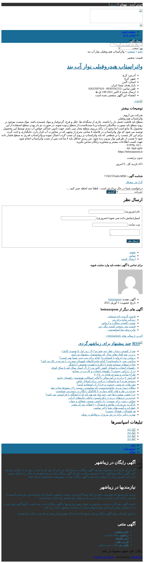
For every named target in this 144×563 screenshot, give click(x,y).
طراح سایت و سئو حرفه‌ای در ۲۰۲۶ (115, 374)
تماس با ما (129, 35)
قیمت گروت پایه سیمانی (121, 316)
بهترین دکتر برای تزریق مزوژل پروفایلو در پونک (108, 414)
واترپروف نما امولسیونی (122, 329)
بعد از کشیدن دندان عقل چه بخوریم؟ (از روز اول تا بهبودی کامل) (98, 351)
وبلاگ (132, 451)
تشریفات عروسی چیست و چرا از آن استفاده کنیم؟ (106, 384)
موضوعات (129, 448)
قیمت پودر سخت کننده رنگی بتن (117, 326)
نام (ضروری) (132, 211)
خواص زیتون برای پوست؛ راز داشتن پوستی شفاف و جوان (102, 401)
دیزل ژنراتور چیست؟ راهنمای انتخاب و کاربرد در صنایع (104, 371)
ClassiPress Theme (103, 557)
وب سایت (134, 224)
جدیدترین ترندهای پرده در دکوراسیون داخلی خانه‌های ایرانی (102, 397)
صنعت (131, 51)
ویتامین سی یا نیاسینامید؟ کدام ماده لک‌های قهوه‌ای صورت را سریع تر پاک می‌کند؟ (88, 361)
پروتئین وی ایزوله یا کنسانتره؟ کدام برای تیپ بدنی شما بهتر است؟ (97, 357)
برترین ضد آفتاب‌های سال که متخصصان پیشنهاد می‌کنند (103, 354)
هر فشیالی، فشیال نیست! (120, 411)
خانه (140, 51)
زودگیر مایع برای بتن (124, 319)
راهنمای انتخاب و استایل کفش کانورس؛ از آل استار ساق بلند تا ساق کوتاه (93, 367)
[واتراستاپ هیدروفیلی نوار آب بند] (138, 101)
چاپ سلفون (121, 531)
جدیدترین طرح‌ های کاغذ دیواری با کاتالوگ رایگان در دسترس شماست (96, 391)
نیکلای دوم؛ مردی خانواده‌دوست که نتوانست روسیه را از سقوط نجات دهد (93, 387)
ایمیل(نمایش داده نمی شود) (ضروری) (118, 218)
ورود (113, 4)
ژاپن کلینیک (122, 538)
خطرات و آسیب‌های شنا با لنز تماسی (114, 407)
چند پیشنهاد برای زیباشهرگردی (104, 343)
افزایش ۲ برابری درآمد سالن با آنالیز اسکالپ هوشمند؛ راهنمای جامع (96, 377)
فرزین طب (122, 541)
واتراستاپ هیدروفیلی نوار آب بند (105, 66)
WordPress (137, 557)
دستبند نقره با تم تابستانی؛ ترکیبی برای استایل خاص (106, 381)
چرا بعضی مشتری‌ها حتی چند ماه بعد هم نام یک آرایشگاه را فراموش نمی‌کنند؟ (90, 394)
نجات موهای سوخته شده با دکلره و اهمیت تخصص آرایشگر (102, 364)
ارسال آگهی (136, 41)
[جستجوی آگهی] (141, 49)
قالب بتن (123, 545)
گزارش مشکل (134, 182)
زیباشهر (124, 534)
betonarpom (115, 299)
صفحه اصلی (128, 31)
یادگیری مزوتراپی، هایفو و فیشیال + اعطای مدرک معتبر (103, 404)
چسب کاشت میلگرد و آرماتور (118, 323)
